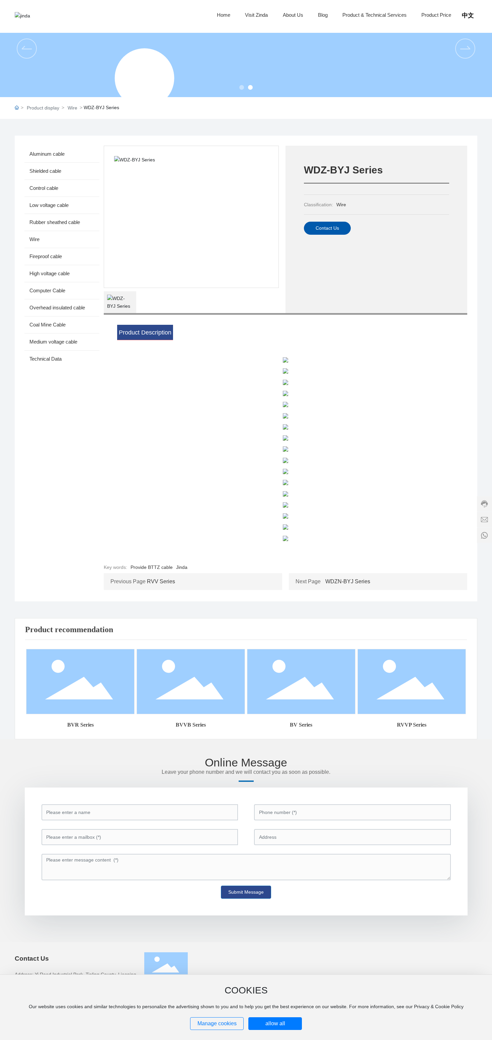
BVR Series (80, 725)
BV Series (301, 725)
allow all (275, 1023)
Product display (43, 107)
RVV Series (161, 581)
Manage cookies (217, 1023)
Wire (72, 107)
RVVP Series (411, 725)
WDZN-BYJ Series (347, 581)
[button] (241, 87)
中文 (468, 15)
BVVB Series (191, 725)
